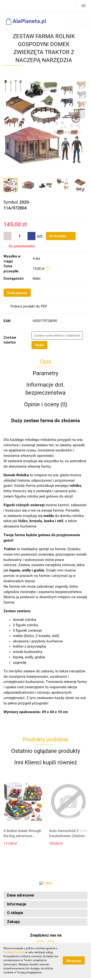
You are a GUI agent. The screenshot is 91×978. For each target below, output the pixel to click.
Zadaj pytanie (17, 293)
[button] (46, 895)
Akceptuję (73, 961)
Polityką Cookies (14, 952)
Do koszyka (58, 236)
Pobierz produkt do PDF (28, 306)
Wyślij (39, 345)
